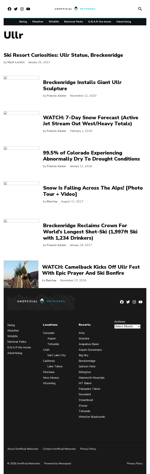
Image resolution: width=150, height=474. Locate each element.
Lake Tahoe (55, 367)
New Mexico (51, 378)
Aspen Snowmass (90, 350)
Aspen (51, 339)
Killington (85, 372)
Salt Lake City (56, 355)
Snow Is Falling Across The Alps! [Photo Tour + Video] (93, 191)
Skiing (23, 21)
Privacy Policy (88, 449)
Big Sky (83, 355)
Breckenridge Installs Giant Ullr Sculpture (82, 85)
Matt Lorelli (16, 62)
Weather (37, 21)
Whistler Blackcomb (92, 417)
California (49, 361)
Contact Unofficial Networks (59, 449)
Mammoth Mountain (91, 378)
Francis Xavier (56, 96)
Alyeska (84, 339)
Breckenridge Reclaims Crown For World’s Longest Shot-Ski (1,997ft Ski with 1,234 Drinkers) (90, 231)
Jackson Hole (87, 367)
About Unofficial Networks (22, 449)
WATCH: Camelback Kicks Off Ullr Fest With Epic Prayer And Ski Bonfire (91, 270)
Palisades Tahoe (89, 389)
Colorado (49, 333)
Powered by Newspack (57, 463)
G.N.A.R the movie (99, 21)
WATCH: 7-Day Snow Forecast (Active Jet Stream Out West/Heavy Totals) (90, 120)
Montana (48, 372)
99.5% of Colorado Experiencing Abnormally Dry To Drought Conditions (91, 156)
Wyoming (49, 383)
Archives (119, 322)
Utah (46, 350)
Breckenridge (87, 361)
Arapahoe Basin (89, 344)
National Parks (73, 21)
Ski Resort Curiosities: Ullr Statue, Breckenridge (63, 55)
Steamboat (86, 400)
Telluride (53, 344)
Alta (82, 333)
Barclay (52, 201)
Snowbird (85, 395)
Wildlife (54, 21)
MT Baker (85, 383)
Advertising (123, 21)
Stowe (83, 406)
